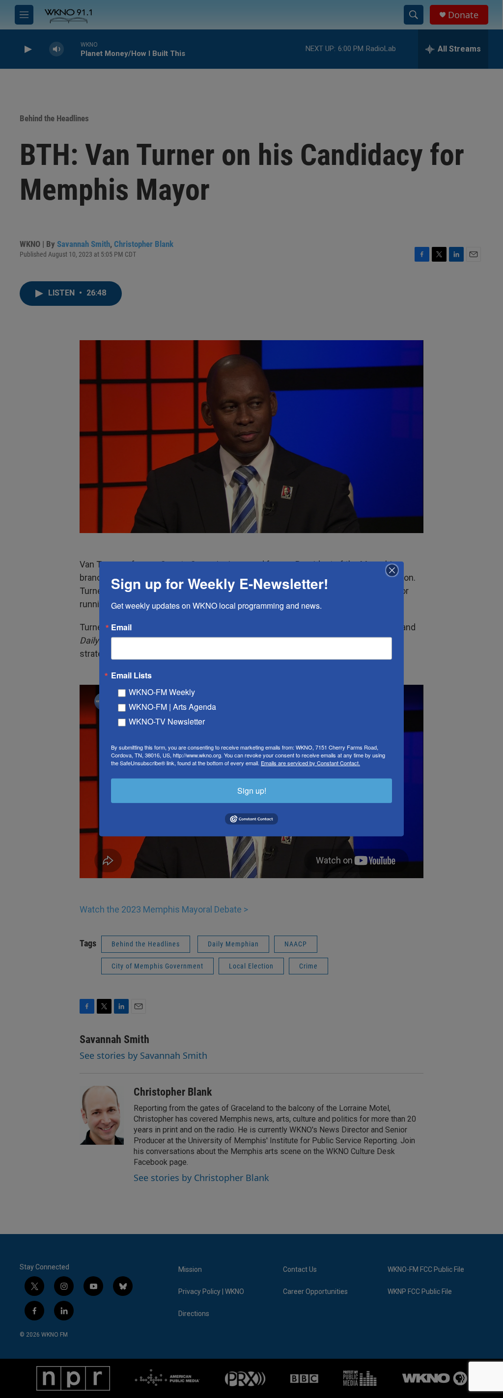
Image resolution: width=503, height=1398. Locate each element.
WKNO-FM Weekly (162, 692)
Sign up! (251, 790)
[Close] (395, 570)
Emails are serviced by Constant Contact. (310, 763)
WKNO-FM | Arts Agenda (172, 706)
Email (121, 627)
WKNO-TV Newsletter (167, 721)
